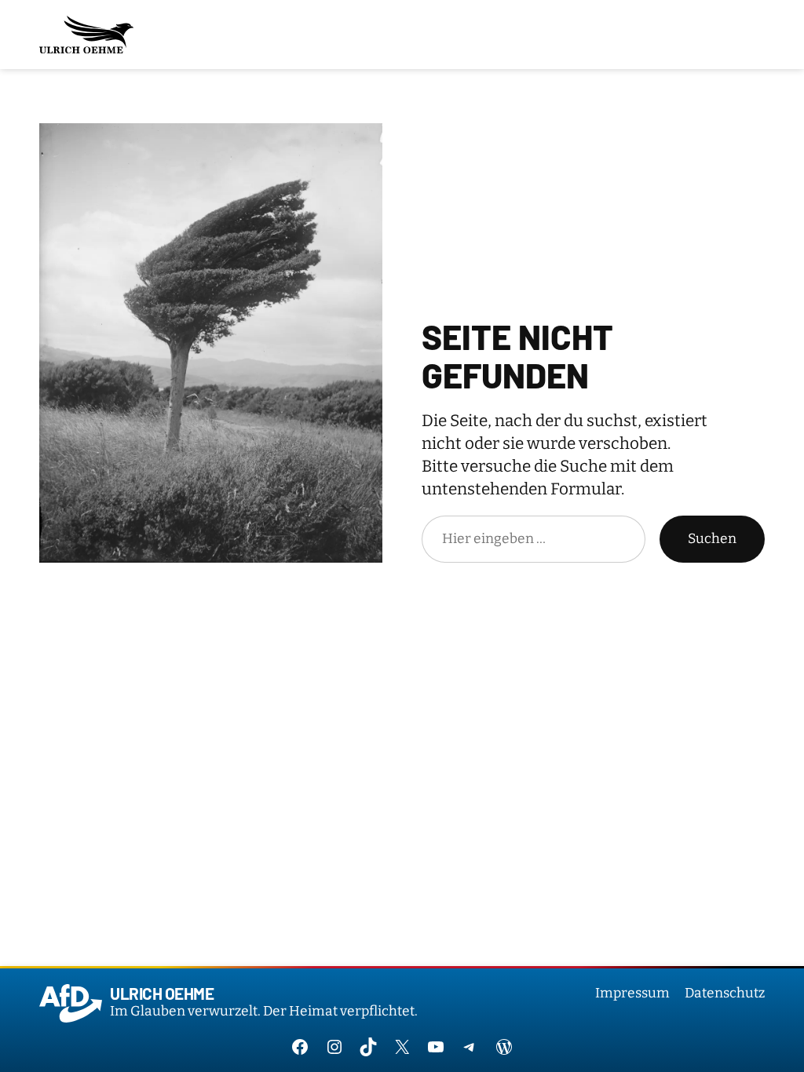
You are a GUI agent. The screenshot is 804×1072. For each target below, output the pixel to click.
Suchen (712, 539)
